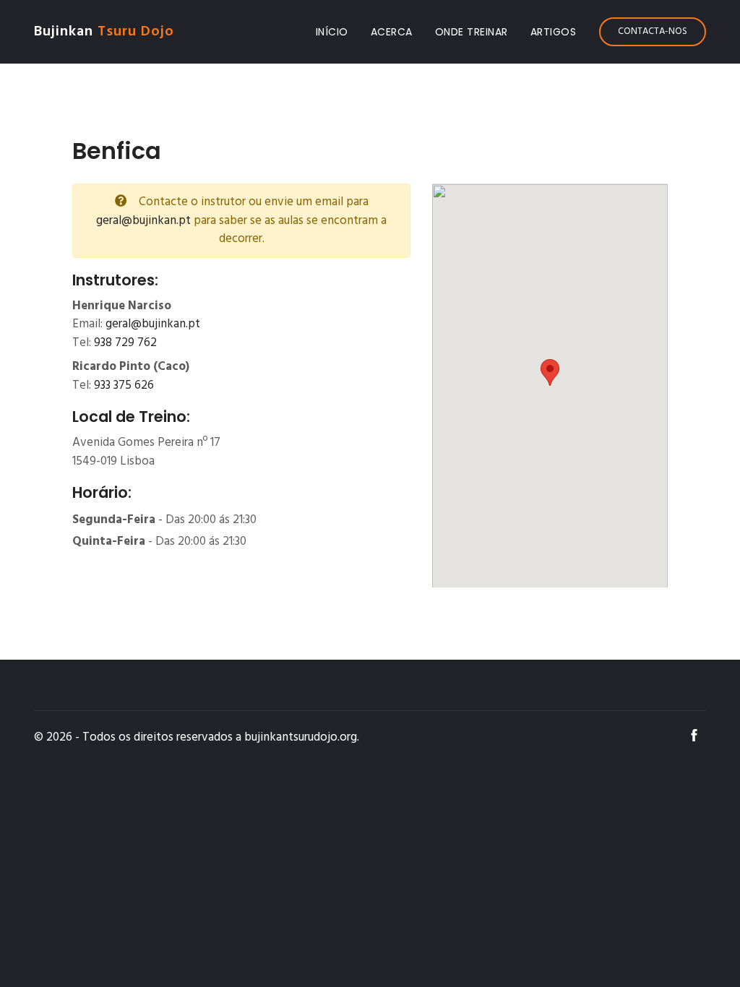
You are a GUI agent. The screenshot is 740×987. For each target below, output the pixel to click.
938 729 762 (125, 343)
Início (335, 31)
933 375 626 (124, 385)
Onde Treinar (471, 32)
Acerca (392, 32)
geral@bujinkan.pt (143, 220)
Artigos (553, 32)
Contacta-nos (652, 31)
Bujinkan (104, 31)
